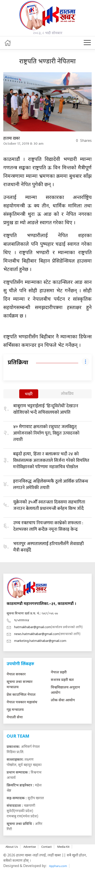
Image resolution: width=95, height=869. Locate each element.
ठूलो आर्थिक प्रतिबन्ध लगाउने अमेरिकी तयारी (50, 484)
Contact (46, 847)
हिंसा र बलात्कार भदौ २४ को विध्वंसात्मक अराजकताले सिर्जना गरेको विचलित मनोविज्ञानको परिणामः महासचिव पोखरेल (51, 460)
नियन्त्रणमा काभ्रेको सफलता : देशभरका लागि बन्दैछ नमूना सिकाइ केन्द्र (48, 526)
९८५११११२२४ (21, 620)
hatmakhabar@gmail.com (32, 627)
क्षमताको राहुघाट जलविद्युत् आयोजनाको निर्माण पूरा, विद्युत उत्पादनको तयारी (46, 433)
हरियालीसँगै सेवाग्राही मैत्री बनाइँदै (48, 547)
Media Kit (63, 847)
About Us (12, 847)
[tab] (29, 394)
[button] (87, 42)
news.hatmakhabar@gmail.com (36, 634)
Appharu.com (58, 866)
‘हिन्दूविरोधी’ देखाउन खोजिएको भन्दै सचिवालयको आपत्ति (45, 409)
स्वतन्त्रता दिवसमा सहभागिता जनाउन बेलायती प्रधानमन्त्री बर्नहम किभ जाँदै (49, 505)
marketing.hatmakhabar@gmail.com (40, 641)
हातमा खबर (11, 138)
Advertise (29, 847)
